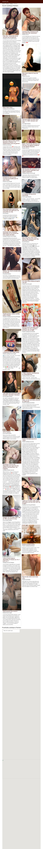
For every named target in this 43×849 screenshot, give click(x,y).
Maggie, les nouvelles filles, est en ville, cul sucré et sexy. (11, 518)
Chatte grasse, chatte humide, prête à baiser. (11, 314)
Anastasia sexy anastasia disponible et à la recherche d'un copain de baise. (10, 233)
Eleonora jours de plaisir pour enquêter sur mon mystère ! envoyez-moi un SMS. (30, 329)
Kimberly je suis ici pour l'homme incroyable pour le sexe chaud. (10, 178)
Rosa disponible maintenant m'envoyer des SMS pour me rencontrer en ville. (11, 210)
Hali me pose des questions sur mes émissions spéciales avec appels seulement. (31, 170)
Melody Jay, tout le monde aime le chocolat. (12, 271)
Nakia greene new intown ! (10, 611)
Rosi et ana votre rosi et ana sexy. (30, 577)
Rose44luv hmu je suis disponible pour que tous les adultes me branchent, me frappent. (11, 466)
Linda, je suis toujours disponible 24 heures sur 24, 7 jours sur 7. (11, 560)
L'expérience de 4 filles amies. (11, 352)
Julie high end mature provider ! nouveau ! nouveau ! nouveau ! (12, 394)
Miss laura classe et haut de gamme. (30, 74)
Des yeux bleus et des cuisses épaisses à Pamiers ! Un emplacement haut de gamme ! (11, 142)
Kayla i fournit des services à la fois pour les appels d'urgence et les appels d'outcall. (31, 145)
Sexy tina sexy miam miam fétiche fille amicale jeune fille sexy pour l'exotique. (30, 239)
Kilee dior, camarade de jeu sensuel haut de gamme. (10, 36)
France (7, 3)
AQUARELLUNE (5, 1)
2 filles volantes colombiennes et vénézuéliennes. (30, 373)
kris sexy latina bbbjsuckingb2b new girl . (31, 281)
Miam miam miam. (8, 107)
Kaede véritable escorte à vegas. (29, 439)
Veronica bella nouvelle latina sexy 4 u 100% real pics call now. (30, 121)
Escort (3, 3)
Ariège (11, 3)
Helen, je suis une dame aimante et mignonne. (31, 400)
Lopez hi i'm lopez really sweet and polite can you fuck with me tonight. (31, 502)
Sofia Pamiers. (7, 432)
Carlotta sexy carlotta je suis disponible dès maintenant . (30, 32)
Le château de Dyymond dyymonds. (29, 194)
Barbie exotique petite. (28, 544)
